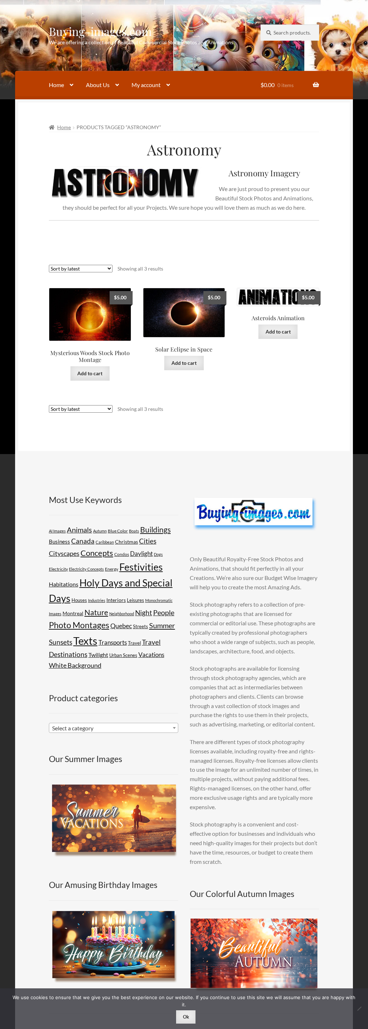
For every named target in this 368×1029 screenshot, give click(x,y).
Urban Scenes (123, 655)
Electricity (58, 569)
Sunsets (60, 642)
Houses (79, 600)
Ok (186, 1017)
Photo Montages (79, 625)
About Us (98, 84)
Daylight (141, 553)
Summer (162, 625)
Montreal (73, 613)
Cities (147, 541)
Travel (134, 643)
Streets (140, 626)
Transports (112, 642)
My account (146, 84)
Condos (121, 554)
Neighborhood (121, 613)
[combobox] (113, 728)
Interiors (116, 600)
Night (143, 612)
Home (56, 84)
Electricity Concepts (86, 569)
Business (59, 541)
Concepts (96, 553)
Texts (85, 640)
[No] (359, 1008)
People (163, 612)
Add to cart (89, 373)
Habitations (63, 584)
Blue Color (118, 531)
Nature (96, 612)
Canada (83, 541)
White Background (75, 665)
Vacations (151, 654)
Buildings (155, 529)
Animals (79, 530)
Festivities (141, 567)
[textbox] (113, 728)
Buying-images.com (100, 31)
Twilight (98, 654)
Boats (134, 531)
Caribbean (105, 542)
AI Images (57, 531)
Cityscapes (64, 553)
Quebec (121, 626)
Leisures (135, 600)
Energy (111, 569)
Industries (96, 600)
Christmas (126, 542)
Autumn (100, 531)
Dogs (158, 554)
